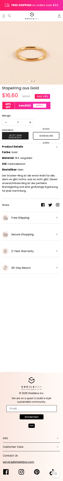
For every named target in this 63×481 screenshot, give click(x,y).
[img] (9, 16)
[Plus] (30, 122)
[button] (29, 81)
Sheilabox (7, 130)
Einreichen (31, 417)
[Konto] (59, 15)
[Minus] (5, 122)
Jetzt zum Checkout (15, 136)
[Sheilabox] (32, 16)
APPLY (39, 105)
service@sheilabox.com (18, 462)
